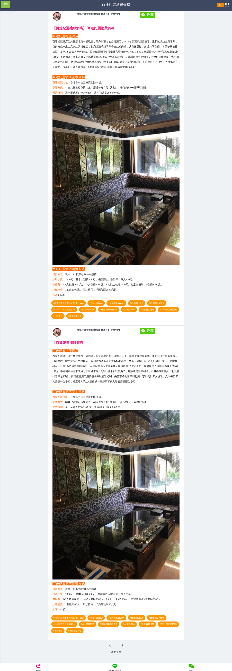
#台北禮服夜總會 (156, 303)
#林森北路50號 (75, 316)
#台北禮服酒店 (136, 303)
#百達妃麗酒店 (96, 303)
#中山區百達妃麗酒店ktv (64, 309)
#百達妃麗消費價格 (168, 309)
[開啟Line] (57, 19)
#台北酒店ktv (129, 309)
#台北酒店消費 (147, 309)
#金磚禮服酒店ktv (116, 303)
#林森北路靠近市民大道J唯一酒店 (68, 303)
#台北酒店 (58, 316)
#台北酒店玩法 (87, 309)
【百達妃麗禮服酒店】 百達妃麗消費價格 (83, 28)
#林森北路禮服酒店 (108, 309)
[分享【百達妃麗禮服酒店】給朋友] (148, 16)
